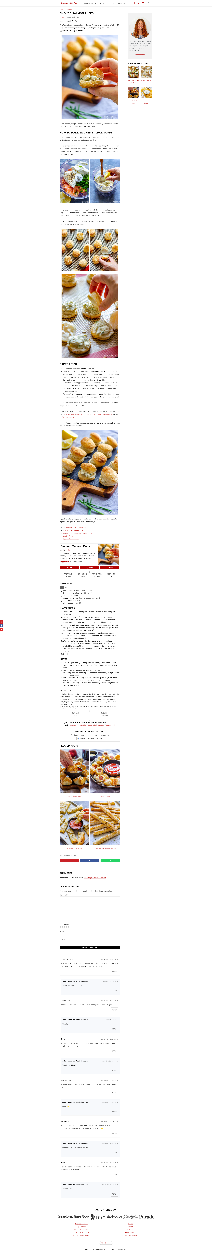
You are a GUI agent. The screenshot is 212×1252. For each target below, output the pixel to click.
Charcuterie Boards (81, 1232)
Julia (68, 550)
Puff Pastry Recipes (81, 1230)
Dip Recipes (81, 1227)
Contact (111, 3)
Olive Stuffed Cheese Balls (73, 530)
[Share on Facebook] (89, 860)
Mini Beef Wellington (74, 796)
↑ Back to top (106, 1243)
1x (62, 587)
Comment (64, 895)
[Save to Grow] (76, 21)
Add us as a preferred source (90, 738)
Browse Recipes (81, 1224)
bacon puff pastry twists (102, 414)
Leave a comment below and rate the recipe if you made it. (92, 725)
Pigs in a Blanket (105, 796)
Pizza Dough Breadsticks (74, 848)
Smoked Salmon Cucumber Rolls (75, 528)
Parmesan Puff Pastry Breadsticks (105, 848)
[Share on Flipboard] (1, 629)
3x (69, 587)
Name (62, 932)
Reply (114, 971)
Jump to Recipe (65, 21)
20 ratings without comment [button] (95, 878)
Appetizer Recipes (90, 3)
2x (66, 587)
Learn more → (140, 54)
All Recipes (68, 9)
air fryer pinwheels (67, 417)
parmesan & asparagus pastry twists (77, 414)
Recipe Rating (65, 924)
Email (62, 940)
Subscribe (121, 3)
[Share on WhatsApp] (110, 860)
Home (61, 9)
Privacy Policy (130, 1232)
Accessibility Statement (130, 1235)
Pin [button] (70, 567)
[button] (72, 21)
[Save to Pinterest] (69, 860)
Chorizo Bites (68, 536)
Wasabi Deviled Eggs (71, 539)
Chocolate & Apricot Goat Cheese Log (77, 533)
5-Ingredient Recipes (81, 1235)
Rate (111, 567)
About (102, 3)
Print (91, 567)
